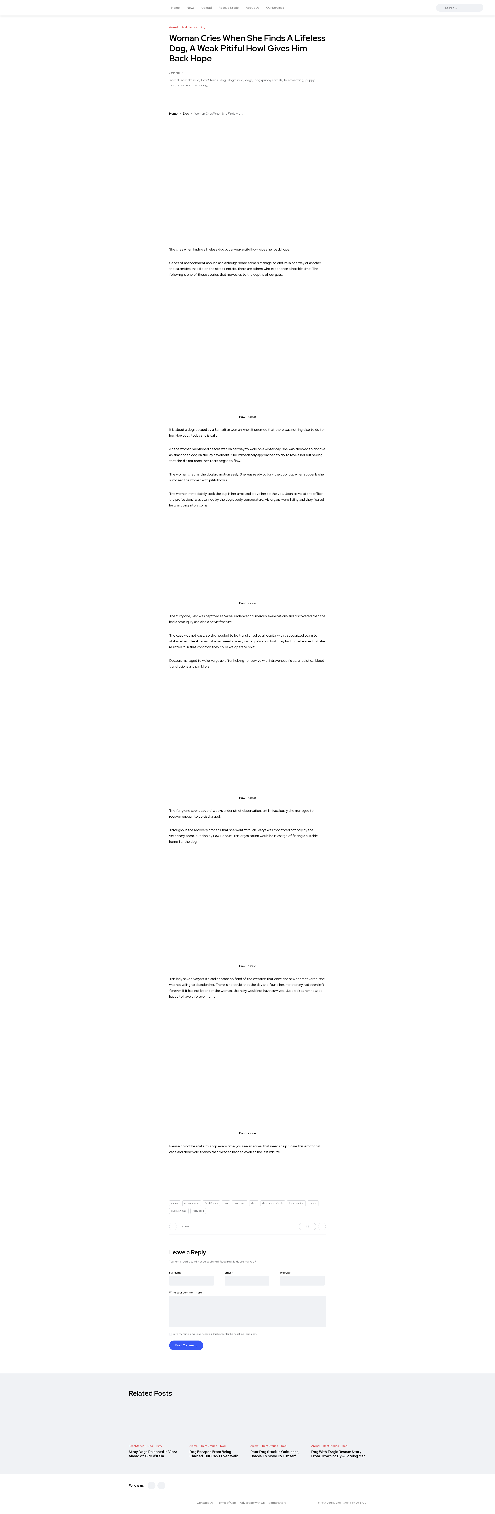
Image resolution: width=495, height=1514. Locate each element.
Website (285, 1272)
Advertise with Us (252, 1503)
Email (229, 1272)
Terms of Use (226, 1503)
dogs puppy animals (268, 80)
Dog (186, 114)
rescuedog (199, 85)
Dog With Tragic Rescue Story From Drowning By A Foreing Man (338, 1454)
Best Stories (209, 80)
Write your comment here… (187, 1292)
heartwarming (293, 80)
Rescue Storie (229, 8)
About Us (252, 8)
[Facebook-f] (151, 1485)
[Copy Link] (185, 96)
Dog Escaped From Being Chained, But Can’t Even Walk (213, 1454)
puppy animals (180, 85)
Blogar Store (277, 1503)
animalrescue (190, 80)
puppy (310, 80)
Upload (206, 8)
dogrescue (235, 80)
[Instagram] (161, 1485)
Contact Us (205, 1503)
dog (223, 80)
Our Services (275, 8)
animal (174, 80)
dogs (248, 80)
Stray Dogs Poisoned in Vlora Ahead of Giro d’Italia (153, 1454)
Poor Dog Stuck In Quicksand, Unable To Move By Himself (275, 1454)
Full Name (176, 1272)
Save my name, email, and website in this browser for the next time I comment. (215, 1333)
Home (175, 8)
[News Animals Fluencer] (41, 8)
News (191, 8)
